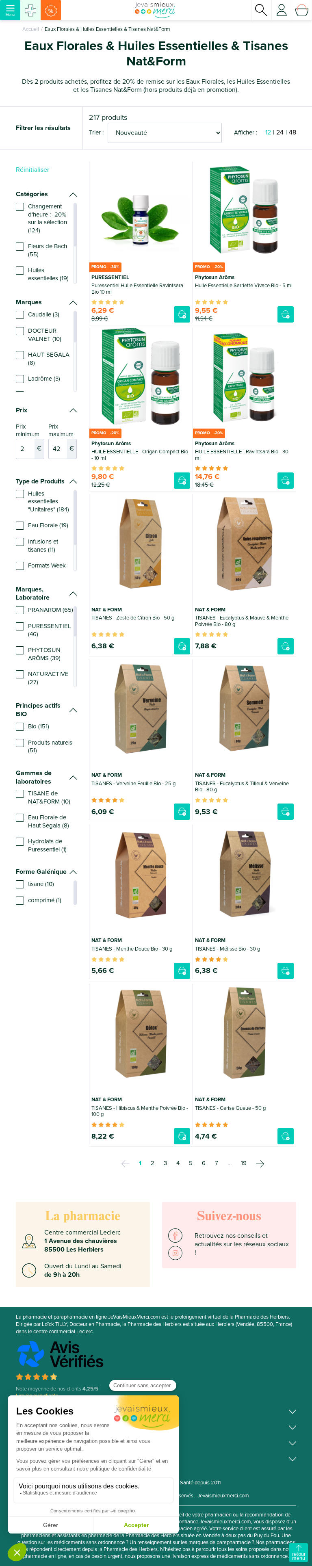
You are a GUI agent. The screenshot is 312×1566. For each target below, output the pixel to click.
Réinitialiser (32, 170)
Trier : (96, 132)
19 (244, 1163)
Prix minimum (28, 438)
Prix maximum (61, 438)
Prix (21, 410)
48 (292, 132)
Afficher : (245, 132)
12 (268, 132)
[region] (46, 243)
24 (280, 132)
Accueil (30, 29)
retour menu (299, 1556)
